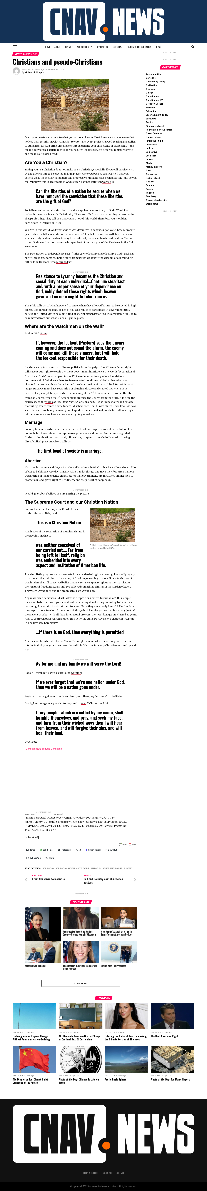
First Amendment (155, 126)
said (131, 618)
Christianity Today (155, 81)
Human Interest (154, 137)
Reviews (150, 181)
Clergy (149, 93)
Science (150, 185)
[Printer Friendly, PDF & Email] (127, 844)
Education (151, 111)
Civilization (102, 46)
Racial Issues (153, 178)
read (83, 703)
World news (152, 204)
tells (64, 441)
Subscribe (107, 1172)
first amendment (113, 868)
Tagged (150, 193)
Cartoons (151, 78)
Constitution (152, 96)
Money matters (154, 167)
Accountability (84, 46)
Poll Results (58, 814)
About (57, 46)
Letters (150, 159)
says (67, 253)
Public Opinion (30, 814)
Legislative (151, 152)
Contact (69, 46)
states (43, 333)
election (96, 868)
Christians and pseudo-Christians (44, 749)
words (49, 402)
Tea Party (151, 196)
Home (47, 46)
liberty (128, 868)
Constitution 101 (154, 100)
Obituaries (151, 174)
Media (149, 163)
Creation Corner (154, 104)
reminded (62, 262)
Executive (151, 118)
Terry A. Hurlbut (91, 1172)
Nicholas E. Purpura (35, 72)
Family (149, 122)
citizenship (83, 868)
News (158, 46)
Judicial (150, 148)
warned (106, 181)
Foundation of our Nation (139, 46)
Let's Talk (151, 156)
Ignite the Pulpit (154, 141)
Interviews (151, 144)
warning (76, 673)
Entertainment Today (157, 115)
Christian (49, 868)
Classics (150, 89)
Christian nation (66, 868)
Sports (149, 189)
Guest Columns (154, 133)
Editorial (117, 46)
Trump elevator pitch (157, 200)
